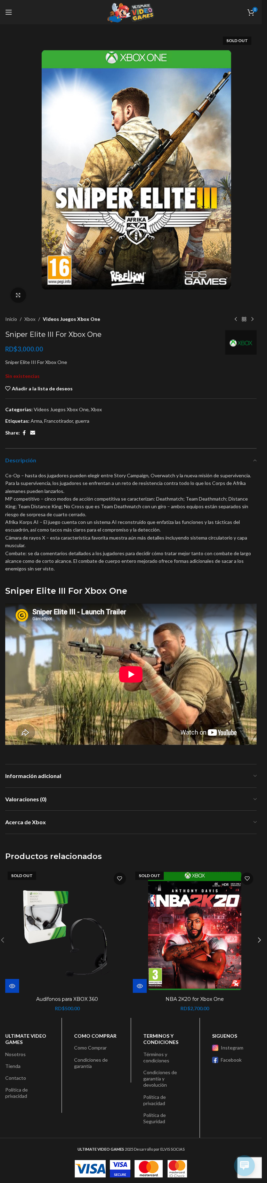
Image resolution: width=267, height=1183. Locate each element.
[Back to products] (244, 319)
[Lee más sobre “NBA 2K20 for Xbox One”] (140, 986)
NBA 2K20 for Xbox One (194, 999)
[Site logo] (130, 12)
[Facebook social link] (24, 433)
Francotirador (58, 421)
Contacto (15, 1078)
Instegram (232, 1048)
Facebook (231, 1060)
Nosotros (15, 1054)
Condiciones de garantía (91, 1063)
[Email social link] (32, 433)
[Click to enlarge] (18, 295)
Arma (36, 421)
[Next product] (252, 319)
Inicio (11, 319)
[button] (259, 940)
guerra (82, 421)
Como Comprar (90, 1048)
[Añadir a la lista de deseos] (120, 879)
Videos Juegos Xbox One (71, 319)
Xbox (29, 319)
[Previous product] (236, 319)
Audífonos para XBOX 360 (67, 999)
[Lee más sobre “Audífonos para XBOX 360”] (12, 986)
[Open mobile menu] (9, 12)
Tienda (13, 1066)
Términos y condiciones (156, 1057)
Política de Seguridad (154, 1118)
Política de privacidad (16, 1093)
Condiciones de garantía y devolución (160, 1078)
